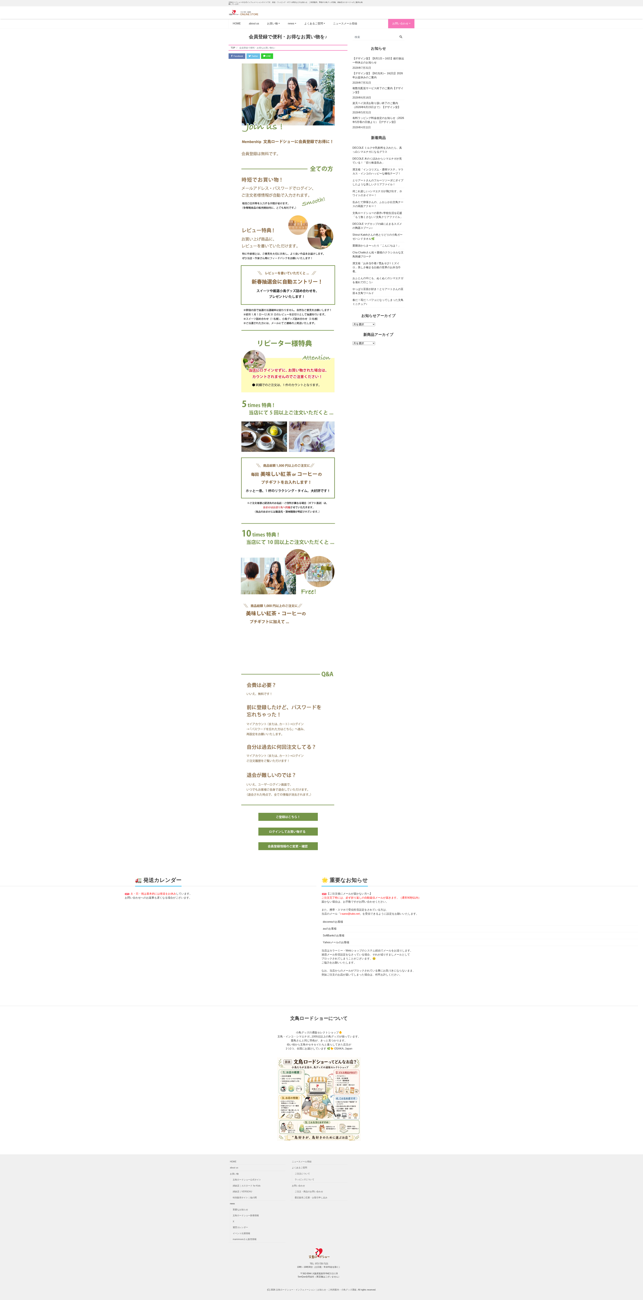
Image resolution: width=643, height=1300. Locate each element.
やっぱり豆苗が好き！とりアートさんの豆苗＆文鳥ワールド (377, 291)
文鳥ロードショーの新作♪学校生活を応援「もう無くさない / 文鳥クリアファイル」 (377, 215)
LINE (268, 56)
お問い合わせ (400, 23)
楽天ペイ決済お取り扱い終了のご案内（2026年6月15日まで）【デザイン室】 (376, 105)
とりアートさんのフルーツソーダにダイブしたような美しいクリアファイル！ (377, 182)
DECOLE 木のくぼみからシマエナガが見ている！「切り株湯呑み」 (377, 160)
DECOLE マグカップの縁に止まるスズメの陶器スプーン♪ (377, 225)
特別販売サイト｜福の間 (245, 1197)
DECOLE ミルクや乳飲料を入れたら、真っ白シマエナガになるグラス (377, 149)
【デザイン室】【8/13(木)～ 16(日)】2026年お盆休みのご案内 (377, 75)
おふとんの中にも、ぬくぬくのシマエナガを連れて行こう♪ (377, 280)
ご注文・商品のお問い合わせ (309, 1191)
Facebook (238, 56)
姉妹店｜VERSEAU (242, 1191)
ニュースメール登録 (345, 23)
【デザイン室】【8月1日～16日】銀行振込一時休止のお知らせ (378, 60)
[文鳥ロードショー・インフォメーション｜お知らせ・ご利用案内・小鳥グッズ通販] (245, 12)
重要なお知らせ (240, 1209)
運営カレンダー (240, 1227)
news (291, 23)
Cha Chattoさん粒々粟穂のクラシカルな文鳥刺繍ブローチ (378, 254)
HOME (237, 23)
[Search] (401, 37)
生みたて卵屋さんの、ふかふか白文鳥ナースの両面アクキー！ (377, 204)
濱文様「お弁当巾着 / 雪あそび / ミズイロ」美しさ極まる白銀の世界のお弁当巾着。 (376, 267)
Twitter (254, 56)
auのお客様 (330, 928)
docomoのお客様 (333, 921)
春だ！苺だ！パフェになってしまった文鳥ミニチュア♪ (377, 302)
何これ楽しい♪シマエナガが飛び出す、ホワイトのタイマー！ (377, 193)
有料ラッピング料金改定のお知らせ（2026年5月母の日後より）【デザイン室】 (378, 120)
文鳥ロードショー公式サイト (247, 1179)
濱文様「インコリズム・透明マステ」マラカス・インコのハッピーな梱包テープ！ (377, 171)
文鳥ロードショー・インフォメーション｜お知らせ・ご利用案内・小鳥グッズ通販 (316, 1289)
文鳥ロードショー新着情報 (246, 1215)
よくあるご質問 (299, 1167)
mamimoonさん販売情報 (245, 1239)
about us (254, 23)
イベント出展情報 (241, 1233)
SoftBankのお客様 (333, 935)
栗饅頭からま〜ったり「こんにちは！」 (376, 245)
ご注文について (302, 1173)
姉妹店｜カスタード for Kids (247, 1185)
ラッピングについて (304, 1179)
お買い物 (234, 1174)
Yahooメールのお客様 (336, 942)
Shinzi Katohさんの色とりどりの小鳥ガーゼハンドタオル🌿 (377, 236)
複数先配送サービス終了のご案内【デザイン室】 (377, 90)
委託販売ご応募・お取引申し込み (311, 1197)
